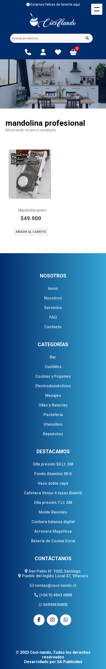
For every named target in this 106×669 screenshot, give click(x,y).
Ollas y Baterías (53, 405)
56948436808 (55, 604)
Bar (53, 357)
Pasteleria (53, 414)
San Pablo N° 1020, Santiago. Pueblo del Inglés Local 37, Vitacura (54, 573)
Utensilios (53, 424)
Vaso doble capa (53, 483)
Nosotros (53, 298)
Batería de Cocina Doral (53, 541)
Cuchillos (53, 366)
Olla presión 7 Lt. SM (53, 502)
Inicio (53, 288)
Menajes (53, 395)
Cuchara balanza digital (53, 521)
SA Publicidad (69, 661)
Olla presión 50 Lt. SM (53, 464)
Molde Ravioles (53, 512)
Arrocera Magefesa (53, 531)
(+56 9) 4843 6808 (55, 595)
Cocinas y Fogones (53, 376)
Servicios (53, 307)
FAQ (53, 317)
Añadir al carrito (31, 231)
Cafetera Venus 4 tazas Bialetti (53, 493)
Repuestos (53, 434)
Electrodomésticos (53, 386)
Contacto (53, 327)
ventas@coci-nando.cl (55, 585)
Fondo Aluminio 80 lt (53, 473)
